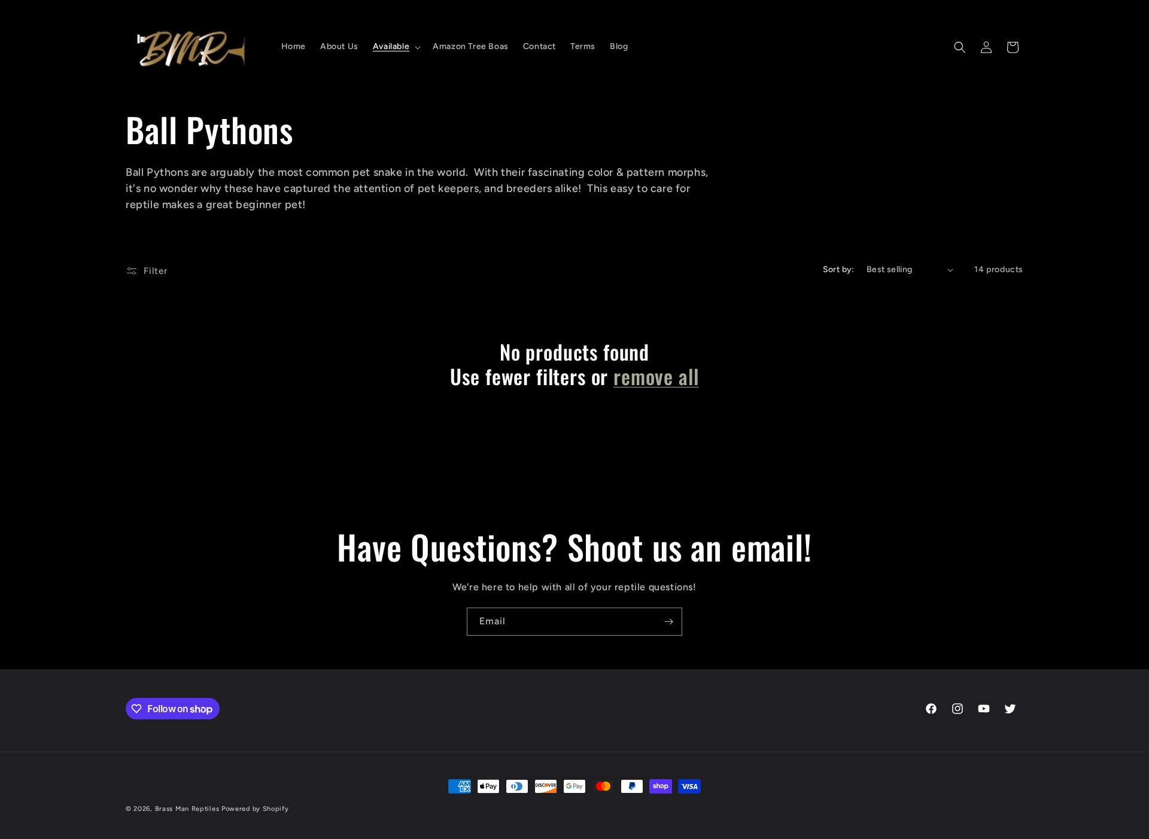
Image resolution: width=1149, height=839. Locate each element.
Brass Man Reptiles (187, 809)
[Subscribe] (668, 622)
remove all (655, 376)
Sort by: (839, 269)
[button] (395, 46)
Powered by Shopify (255, 809)
